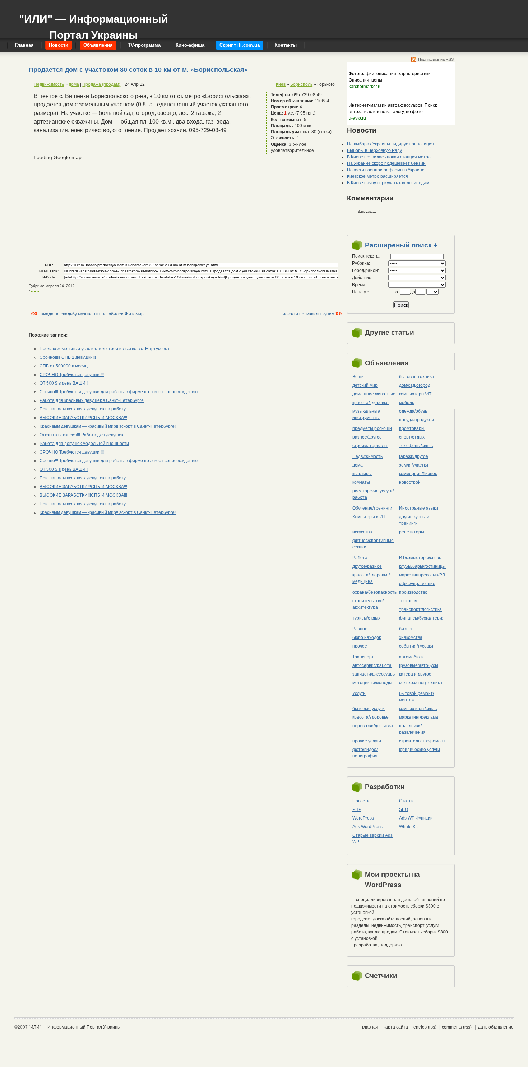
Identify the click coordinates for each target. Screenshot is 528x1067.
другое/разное (367, 566)
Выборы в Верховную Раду (374, 150)
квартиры (362, 473)
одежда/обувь (413, 411)
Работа (359, 557)
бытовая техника (416, 376)
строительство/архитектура (368, 604)
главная (370, 1027)
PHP (356, 809)
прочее (359, 646)
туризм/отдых (366, 618)
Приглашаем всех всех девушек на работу (83, 409)
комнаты (361, 482)
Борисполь (301, 84)
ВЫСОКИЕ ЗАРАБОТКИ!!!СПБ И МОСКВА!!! (83, 417)
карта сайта (396, 1027)
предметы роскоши (372, 428)
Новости (361, 800)
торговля (408, 600)
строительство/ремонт (422, 740)
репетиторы (411, 531)
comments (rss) (457, 1027)
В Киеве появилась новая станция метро (389, 156)
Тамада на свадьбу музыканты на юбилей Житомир (91, 313)
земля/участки (413, 465)
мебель (406, 402)
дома (74, 84)
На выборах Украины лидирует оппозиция (390, 144)
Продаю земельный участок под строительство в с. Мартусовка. (105, 348)
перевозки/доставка (372, 725)
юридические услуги (419, 749)
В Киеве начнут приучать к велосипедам (388, 182)
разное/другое (367, 437)
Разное (359, 628)
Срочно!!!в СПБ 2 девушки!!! (68, 357)
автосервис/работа (372, 665)
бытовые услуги (368, 708)
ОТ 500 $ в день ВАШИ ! (64, 383)
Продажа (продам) (101, 84)
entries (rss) (424, 1027)
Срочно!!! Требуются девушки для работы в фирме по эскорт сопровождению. (119, 391)
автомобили (411, 656)
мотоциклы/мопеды (372, 682)
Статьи (406, 800)
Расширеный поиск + (401, 245)
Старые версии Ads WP (372, 838)
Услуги (359, 693)
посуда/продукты (416, 419)
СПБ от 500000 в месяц (64, 365)
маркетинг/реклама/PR (422, 574)
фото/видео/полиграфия (365, 753)
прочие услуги (366, 740)
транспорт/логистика (420, 609)
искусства (362, 531)
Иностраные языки (418, 508)
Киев (281, 84)
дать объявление (496, 1027)
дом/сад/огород (414, 385)
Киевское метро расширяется (377, 176)
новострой (410, 482)
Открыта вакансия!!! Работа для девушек (81, 434)
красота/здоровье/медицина (371, 578)
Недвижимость (49, 84)
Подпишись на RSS (436, 59)
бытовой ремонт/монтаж (416, 696)
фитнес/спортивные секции (373, 543)
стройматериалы (370, 445)
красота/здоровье (370, 402)
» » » (35, 291)
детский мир (365, 385)
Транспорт (363, 656)
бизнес (406, 628)
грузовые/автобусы (418, 665)
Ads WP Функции (416, 818)
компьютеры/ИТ (415, 393)
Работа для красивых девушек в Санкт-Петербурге (92, 400)
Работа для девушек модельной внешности (84, 443)
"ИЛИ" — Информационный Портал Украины (93, 23)
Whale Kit (408, 826)
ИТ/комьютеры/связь (420, 557)
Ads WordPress (367, 826)
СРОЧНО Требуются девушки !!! (72, 374)
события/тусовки (416, 646)
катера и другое (415, 674)
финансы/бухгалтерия (422, 618)
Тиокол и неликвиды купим (307, 313)
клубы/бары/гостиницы (422, 566)
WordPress (363, 818)
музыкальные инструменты (366, 414)
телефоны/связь (416, 445)
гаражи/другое (413, 456)
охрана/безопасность (374, 592)
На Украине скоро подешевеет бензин (386, 163)
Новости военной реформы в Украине (386, 169)
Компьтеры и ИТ (368, 516)
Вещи (358, 376)
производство (413, 592)
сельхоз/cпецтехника (420, 682)
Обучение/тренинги (372, 508)
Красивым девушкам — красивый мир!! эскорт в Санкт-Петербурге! (108, 426)
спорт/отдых (412, 437)
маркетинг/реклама (418, 717)
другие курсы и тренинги (414, 520)
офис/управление (417, 583)
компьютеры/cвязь (418, 708)
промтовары (412, 428)
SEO (403, 809)
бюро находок (366, 637)
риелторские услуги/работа (373, 494)
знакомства (410, 637)
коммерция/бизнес (418, 473)
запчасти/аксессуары (374, 674)
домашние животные (373, 393)
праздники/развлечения (412, 729)
